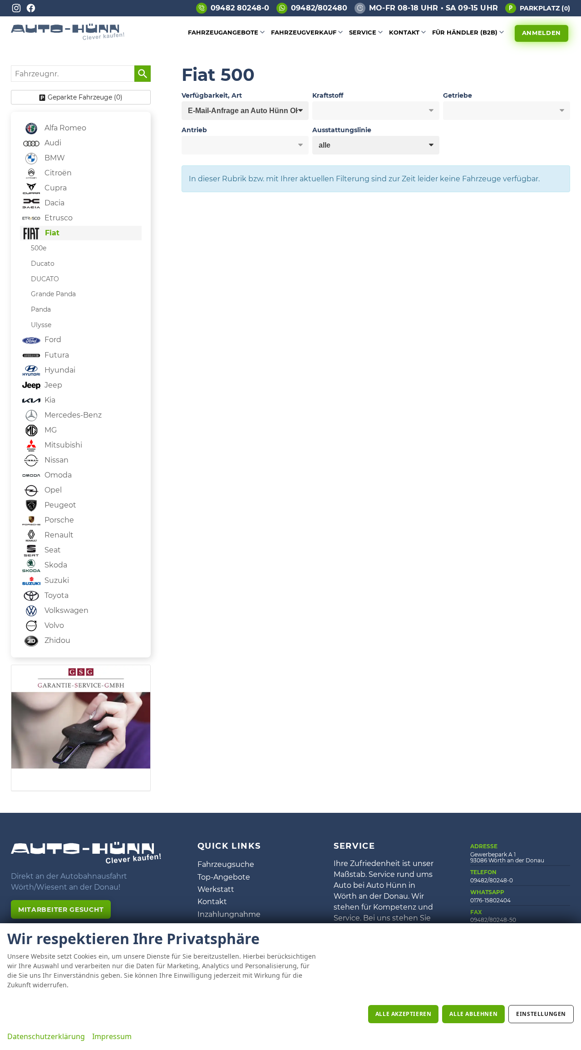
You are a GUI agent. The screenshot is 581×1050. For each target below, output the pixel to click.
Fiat (51, 233)
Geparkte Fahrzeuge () (85, 97)
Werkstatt (215, 889)
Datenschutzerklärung (46, 1036)
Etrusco (58, 218)
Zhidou (56, 640)
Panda (41, 309)
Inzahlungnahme (229, 914)
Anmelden (541, 32)
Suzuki (56, 580)
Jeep (52, 385)
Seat (52, 550)
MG (50, 430)
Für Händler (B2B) (464, 32)
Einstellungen (541, 1014)
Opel (52, 490)
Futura (56, 355)
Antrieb (194, 130)
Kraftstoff (327, 95)
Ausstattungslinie (341, 130)
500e (38, 248)
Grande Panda (53, 294)
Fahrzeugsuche (225, 864)
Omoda (57, 475)
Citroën (57, 173)
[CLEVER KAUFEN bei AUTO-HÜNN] (67, 37)
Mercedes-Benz (72, 415)
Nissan (56, 460)
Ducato (42, 263)
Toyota (56, 595)
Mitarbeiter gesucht (60, 910)
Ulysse (41, 325)
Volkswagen (66, 610)
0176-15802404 (490, 900)
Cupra (55, 188)
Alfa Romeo (64, 128)
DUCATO (45, 279)
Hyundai (59, 370)
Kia (49, 400)
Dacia (53, 203)
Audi (52, 143)
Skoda (55, 565)
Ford (52, 339)
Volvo (53, 625)
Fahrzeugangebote (223, 32)
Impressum (112, 1036)
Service (362, 32)
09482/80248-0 (491, 880)
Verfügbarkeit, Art (212, 95)
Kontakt (404, 32)
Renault (58, 535)
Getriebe (457, 95)
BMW (54, 158)
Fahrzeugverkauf (303, 32)
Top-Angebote (223, 877)
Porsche (58, 520)
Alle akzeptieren (403, 1014)
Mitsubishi (62, 445)
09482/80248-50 (493, 919)
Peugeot (59, 505)
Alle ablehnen (473, 1014)
